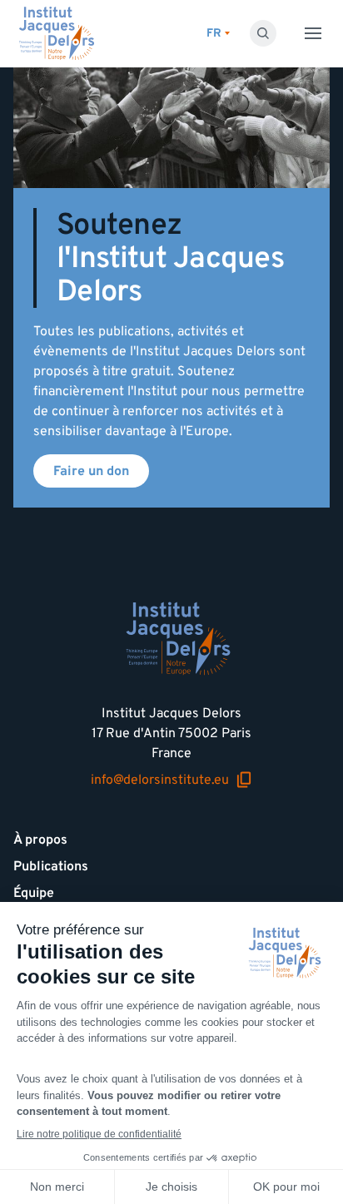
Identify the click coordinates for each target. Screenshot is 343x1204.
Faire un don (91, 471)
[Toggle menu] (313, 33)
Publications (50, 866)
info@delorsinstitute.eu (160, 780)
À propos (40, 839)
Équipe (33, 893)
